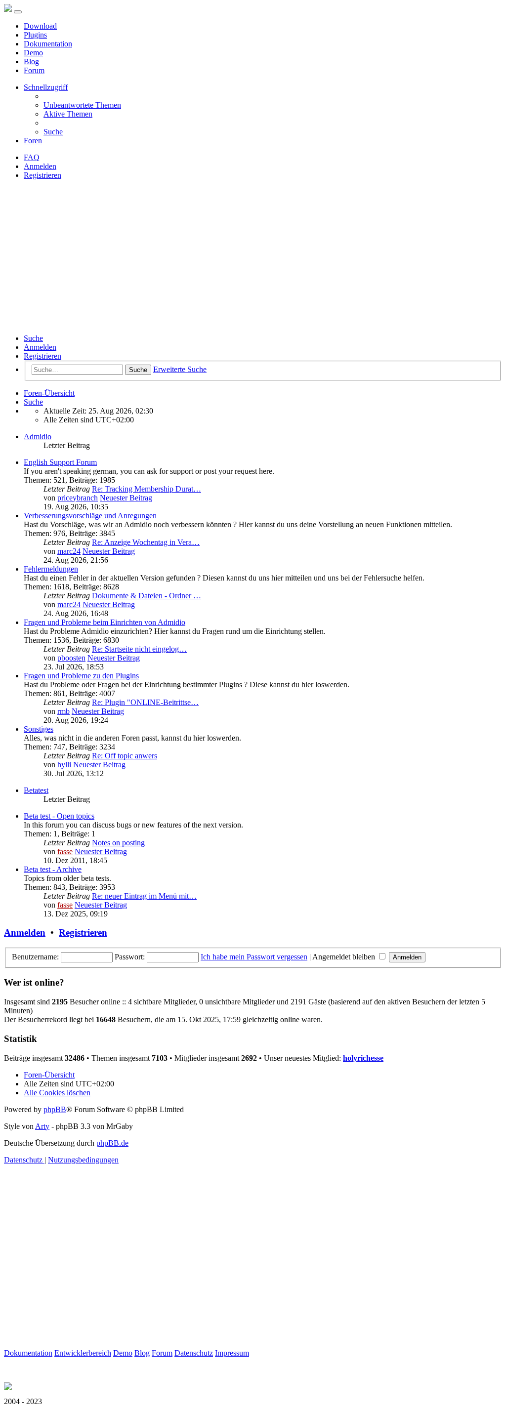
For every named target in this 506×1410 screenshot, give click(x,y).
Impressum (232, 1353)
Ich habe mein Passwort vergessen (254, 957)
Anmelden (40, 347)
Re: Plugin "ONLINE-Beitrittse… (145, 702)
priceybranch (77, 498)
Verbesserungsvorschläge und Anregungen (90, 515)
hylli (64, 764)
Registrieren (42, 356)
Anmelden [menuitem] (40, 166)
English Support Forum (60, 462)
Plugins (35, 35)
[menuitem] (82, 105)
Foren (33, 140)
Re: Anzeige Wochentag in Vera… (146, 542)
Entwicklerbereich (82, 1353)
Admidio (37, 436)
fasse (65, 851)
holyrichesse (363, 1058)
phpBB (54, 1109)
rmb (63, 711)
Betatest (36, 790)
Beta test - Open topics (59, 816)
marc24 (69, 551)
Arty (42, 1126)
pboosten (71, 658)
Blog (31, 61)
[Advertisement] (253, 257)
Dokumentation (48, 44)
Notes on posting (118, 842)
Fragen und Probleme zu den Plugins (81, 675)
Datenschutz (193, 1353)
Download (40, 26)
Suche (33, 338)
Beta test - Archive (53, 869)
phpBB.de (112, 1143)
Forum (34, 70)
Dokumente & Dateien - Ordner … (146, 595)
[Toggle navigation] (18, 11)
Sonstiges (38, 729)
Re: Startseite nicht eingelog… (139, 649)
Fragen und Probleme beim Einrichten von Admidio (104, 622)
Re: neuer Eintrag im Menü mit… (144, 896)
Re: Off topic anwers (124, 755)
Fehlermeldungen (51, 569)
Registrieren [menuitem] (42, 175)
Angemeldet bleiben (344, 957)
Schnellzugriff (46, 87)
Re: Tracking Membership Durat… (146, 489)
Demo (33, 52)
